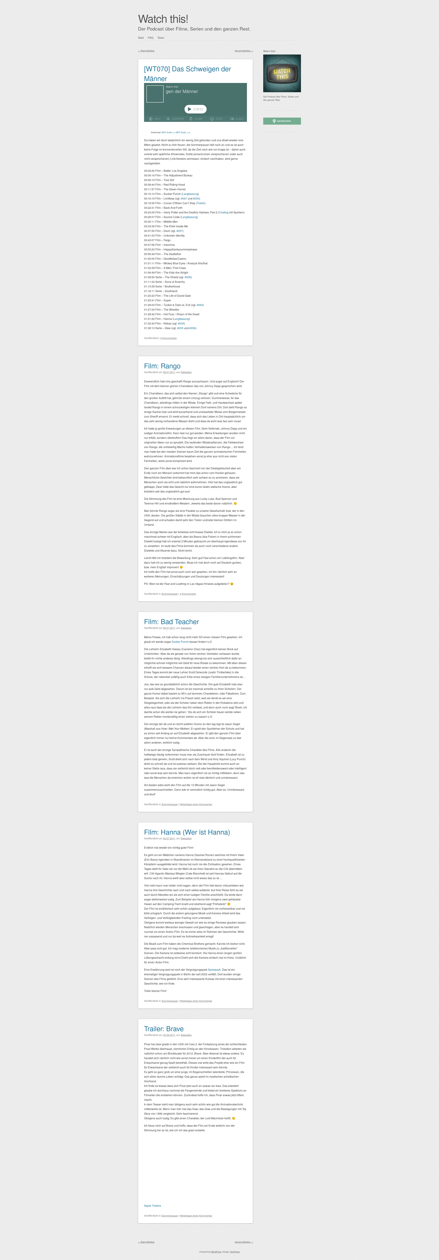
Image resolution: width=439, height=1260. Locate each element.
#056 (192, 328)
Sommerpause (170, 593)
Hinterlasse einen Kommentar (196, 804)
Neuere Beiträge (244, 50)
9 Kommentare (168, 338)
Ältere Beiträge (146, 50)
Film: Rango (162, 365)
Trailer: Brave (164, 1028)
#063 (200, 305)
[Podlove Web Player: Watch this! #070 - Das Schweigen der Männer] (195, 104)
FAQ (150, 38)
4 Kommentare (188, 593)
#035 (181, 323)
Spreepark (214, 970)
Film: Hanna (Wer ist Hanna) (187, 831)
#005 (180, 328)
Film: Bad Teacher (171, 621)
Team (160, 38)
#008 (188, 277)
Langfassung (190, 194)
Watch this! (163, 18)
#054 (196, 198)
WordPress (216, 1251)
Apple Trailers (152, 1206)
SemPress (235, 1251)
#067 (184, 198)
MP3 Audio (183, 132)
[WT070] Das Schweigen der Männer (187, 73)
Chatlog (223, 212)
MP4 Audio (168, 132)
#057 (179, 231)
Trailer (201, 203)
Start (141, 38)
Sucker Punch (180, 642)
